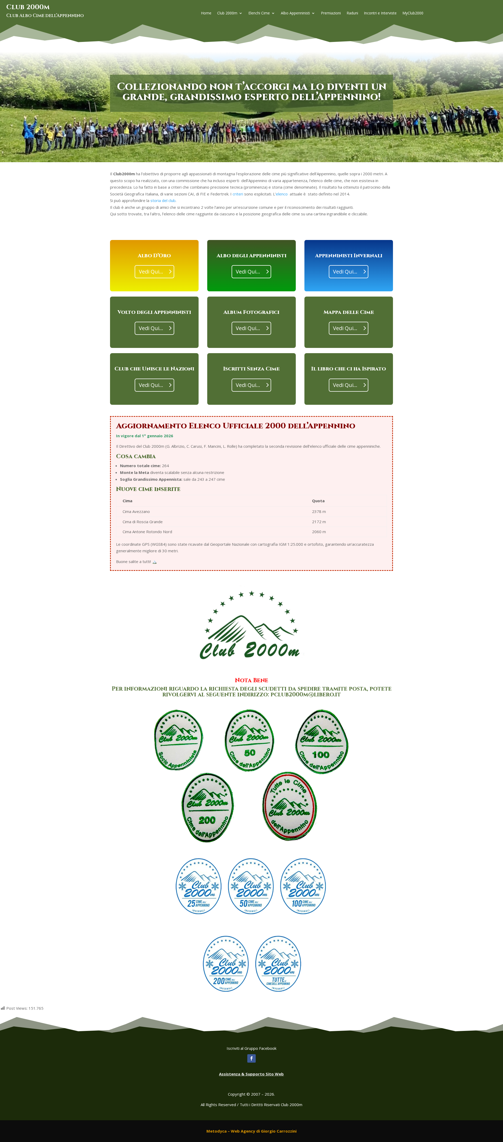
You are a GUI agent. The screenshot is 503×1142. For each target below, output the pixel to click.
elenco (282, 193)
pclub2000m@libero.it (306, 694)
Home (206, 13)
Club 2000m (227, 13)
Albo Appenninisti (295, 13)
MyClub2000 (412, 13)
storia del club (163, 200)
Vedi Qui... (151, 271)
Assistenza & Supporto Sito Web (251, 1074)
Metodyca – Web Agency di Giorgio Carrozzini (251, 1131)
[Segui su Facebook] (251, 1058)
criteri (238, 193)
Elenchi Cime (259, 13)
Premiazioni (331, 13)
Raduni (352, 13)
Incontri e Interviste (380, 13)
